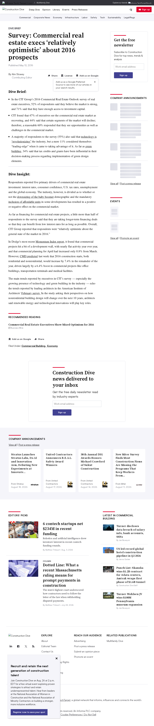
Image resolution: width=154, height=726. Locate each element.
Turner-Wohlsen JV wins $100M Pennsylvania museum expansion (129, 599)
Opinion (46, 9)
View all (114, 183)
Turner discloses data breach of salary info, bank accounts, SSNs (130, 531)
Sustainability (114, 17)
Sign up (146, 9)
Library (56, 9)
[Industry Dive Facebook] (18, 646)
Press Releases (80, 9)
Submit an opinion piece (87, 651)
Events (65, 9)
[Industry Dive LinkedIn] (11, 646)
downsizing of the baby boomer (35, 197)
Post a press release (130, 183)
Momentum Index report (50, 241)
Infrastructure (72, 17)
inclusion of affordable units (24, 202)
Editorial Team (48, 646)
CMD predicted (29, 256)
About (44, 640)
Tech (102, 17)
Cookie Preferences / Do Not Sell (78, 714)
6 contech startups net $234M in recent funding (63, 529)
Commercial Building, (34, 345)
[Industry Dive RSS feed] (33, 646)
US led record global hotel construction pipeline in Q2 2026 (130, 552)
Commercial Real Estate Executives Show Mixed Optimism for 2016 (51, 324)
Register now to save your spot (29, 712)
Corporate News (42, 17)
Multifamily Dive (43, 3)
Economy (57, 17)
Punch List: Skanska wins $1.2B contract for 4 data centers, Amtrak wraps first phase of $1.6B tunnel (130, 575)
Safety (94, 17)
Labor (85, 17)
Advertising (80, 640)
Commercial (25, 17)
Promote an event (129, 238)
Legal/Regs (129, 17)
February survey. (30, 293)
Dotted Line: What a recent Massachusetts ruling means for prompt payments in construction (62, 575)
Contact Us (47, 651)
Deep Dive (34, 9)
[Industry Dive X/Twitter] (26, 646)
